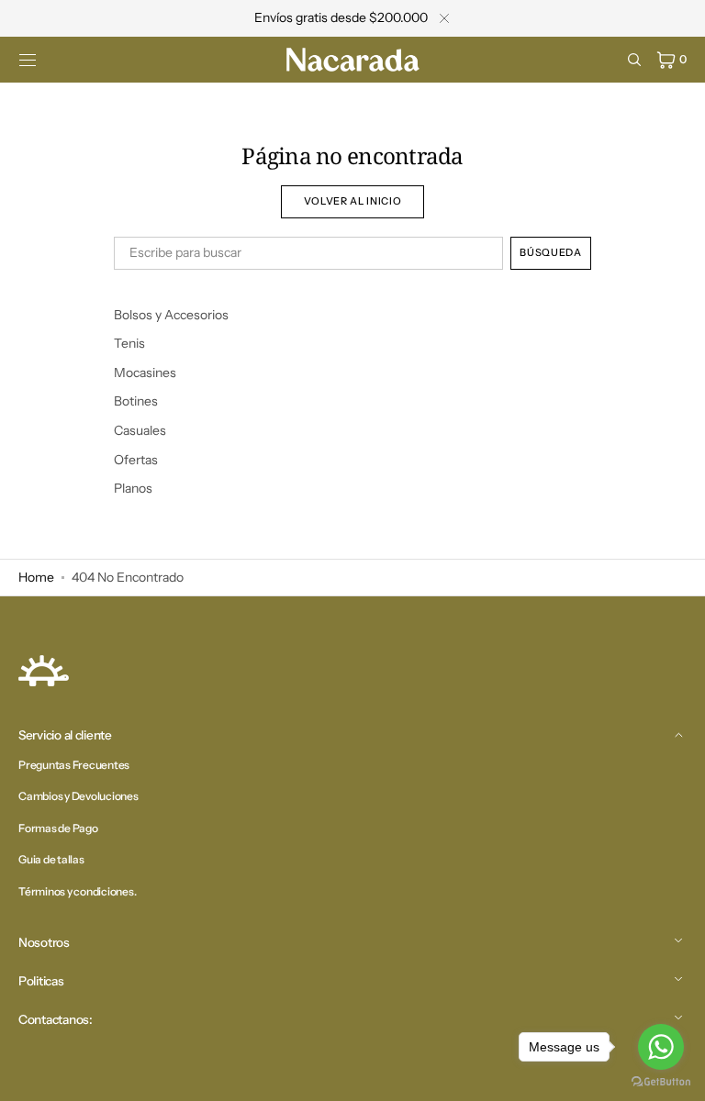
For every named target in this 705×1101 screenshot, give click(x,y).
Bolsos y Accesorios (171, 314)
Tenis (129, 343)
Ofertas (136, 459)
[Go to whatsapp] (661, 1047)
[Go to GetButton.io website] (661, 1082)
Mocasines (145, 372)
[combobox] (308, 253)
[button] (27, 59)
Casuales (140, 430)
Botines (136, 401)
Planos (133, 488)
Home (36, 577)
